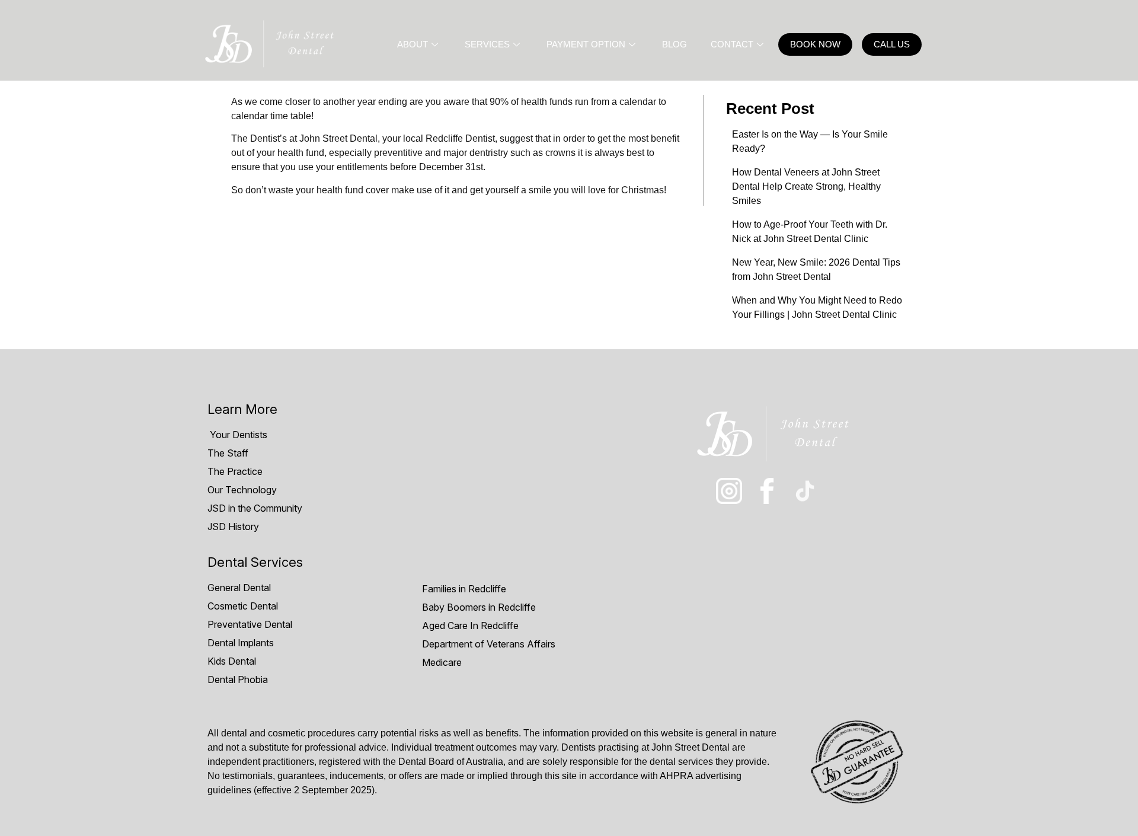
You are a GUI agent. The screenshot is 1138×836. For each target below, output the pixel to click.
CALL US (892, 44)
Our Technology (242, 490)
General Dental (239, 588)
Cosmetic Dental (242, 606)
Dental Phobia (237, 679)
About (412, 44)
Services (487, 44)
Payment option (585, 44)
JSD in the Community (254, 508)
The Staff (227, 453)
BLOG (674, 44)
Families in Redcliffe (464, 589)
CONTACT (732, 44)
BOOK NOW (815, 44)
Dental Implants (240, 643)
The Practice (235, 471)
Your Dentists (237, 435)
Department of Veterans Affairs (488, 644)
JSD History (233, 526)
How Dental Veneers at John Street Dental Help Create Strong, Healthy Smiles (806, 186)
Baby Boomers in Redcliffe (479, 607)
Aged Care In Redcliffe (470, 625)
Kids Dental (231, 661)
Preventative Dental (249, 624)
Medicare (442, 662)
